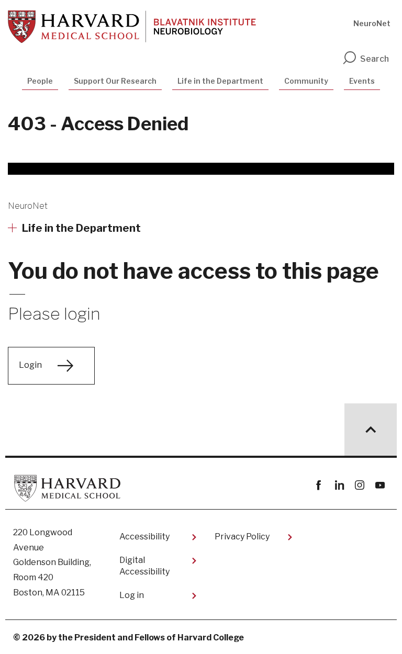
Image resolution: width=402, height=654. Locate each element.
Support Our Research (115, 80)
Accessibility (144, 537)
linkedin (339, 485)
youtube (380, 485)
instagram (359, 485)
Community (306, 80)
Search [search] (374, 59)
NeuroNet (371, 23)
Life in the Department (220, 80)
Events (362, 80)
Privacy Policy (242, 537)
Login (30, 365)
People (40, 80)
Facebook (318, 485)
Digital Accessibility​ (144, 566)
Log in (131, 595)
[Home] (132, 26)
